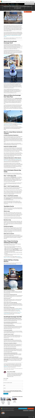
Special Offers (28, 1)
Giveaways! (23, 408)
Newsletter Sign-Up (30, 408)
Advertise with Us (25, 410)
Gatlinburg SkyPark (18, 309)
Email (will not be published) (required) (7, 382)
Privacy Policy (31, 410)
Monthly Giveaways (23, 1)
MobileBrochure (6, 366)
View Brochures (28, 11)
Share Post (23, 10)
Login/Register (32, 1)
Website (4, 385)
